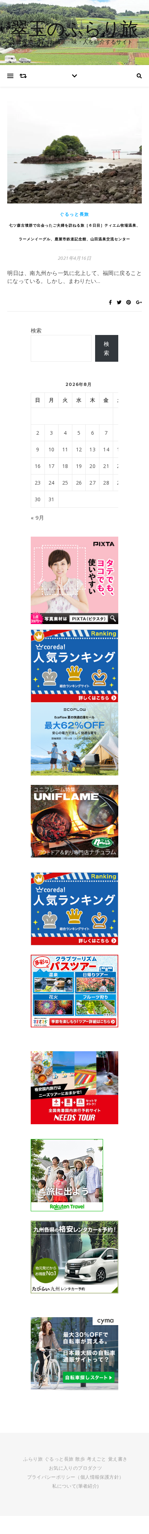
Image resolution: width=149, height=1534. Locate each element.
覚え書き (118, 1459)
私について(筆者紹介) (75, 1486)
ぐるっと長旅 (74, 214)
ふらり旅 (33, 1459)
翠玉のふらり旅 (74, 28)
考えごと (96, 1459)
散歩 (80, 1459)
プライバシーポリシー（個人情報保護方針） (75, 1477)
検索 (36, 330)
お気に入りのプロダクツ (75, 1468)
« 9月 (37, 517)
